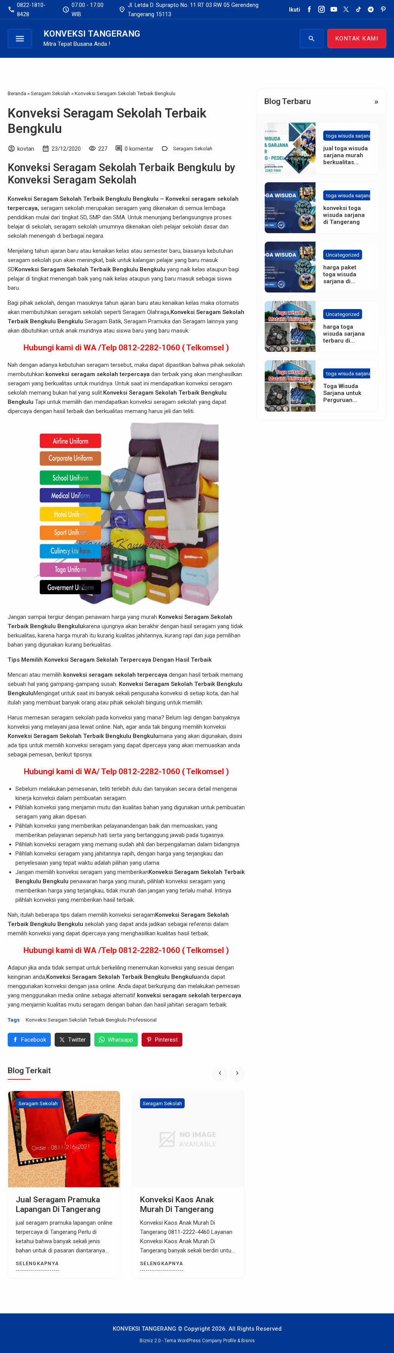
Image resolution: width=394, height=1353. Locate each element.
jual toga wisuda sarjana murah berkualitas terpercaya (345, 159)
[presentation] (219, 1074)
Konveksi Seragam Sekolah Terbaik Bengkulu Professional (91, 1020)
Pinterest (166, 1039)
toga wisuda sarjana (348, 136)
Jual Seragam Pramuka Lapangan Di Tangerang (58, 1204)
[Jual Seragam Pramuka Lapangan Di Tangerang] (64, 1139)
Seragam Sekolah (192, 148)
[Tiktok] (358, 9)
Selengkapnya (37, 1263)
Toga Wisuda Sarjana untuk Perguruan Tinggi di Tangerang (342, 400)
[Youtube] (334, 9)
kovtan (25, 148)
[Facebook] (309, 9)
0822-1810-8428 (26, 9)
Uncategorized (342, 255)
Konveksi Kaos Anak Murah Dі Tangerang (177, 1204)
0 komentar (139, 148)
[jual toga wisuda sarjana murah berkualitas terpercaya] (290, 148)
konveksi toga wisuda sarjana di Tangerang (344, 215)
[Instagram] (321, 9)
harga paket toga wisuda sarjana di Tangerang (339, 278)
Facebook (33, 1039)
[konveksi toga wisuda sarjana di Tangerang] (290, 207)
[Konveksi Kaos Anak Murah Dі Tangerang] (188, 1139)
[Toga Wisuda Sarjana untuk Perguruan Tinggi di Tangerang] (290, 385)
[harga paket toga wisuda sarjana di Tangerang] (290, 267)
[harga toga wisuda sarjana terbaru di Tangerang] (290, 326)
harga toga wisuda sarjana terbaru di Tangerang (344, 337)
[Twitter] (346, 9)
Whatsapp (120, 1039)
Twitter (77, 1039)
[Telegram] (370, 9)
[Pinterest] (383, 9)
